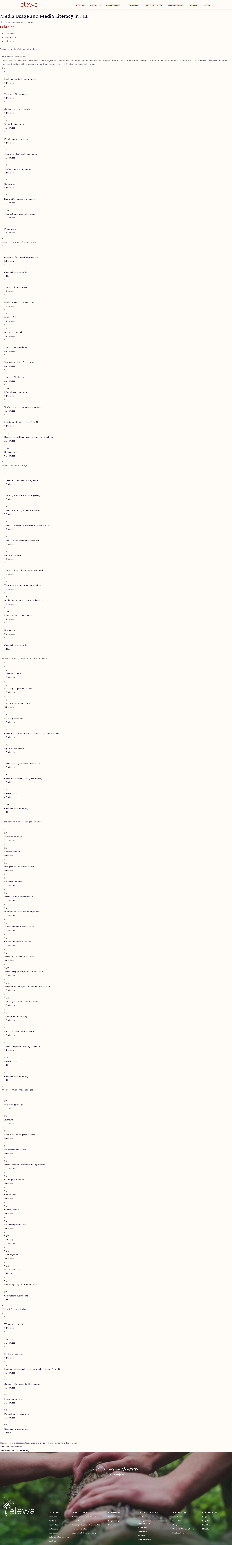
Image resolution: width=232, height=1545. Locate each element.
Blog (174, 1525)
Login (207, 5)
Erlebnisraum (114, 1517)
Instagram (53, 1529)
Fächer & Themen (79, 1521)
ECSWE (141, 1535)
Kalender (176, 1521)
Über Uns (80, 5)
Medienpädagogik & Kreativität (85, 1525)
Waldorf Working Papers (183, 1529)
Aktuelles (95, 5)
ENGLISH (206, 1529)
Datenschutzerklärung (59, 1537)
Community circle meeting (14, 1450)
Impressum (53, 1533)
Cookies (52, 1541)
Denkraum (113, 1525)
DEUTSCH (206, 1525)
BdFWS (141, 1517)
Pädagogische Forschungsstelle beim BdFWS (152, 1522)
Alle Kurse (177, 1517)
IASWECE (142, 1531)
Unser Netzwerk (153, 5)
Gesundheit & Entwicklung (83, 1533)
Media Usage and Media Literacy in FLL (44, 16)
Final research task (11, 1446)
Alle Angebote (175, 5)
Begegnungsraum (116, 1521)
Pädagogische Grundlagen (83, 1517)
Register (206, 1521)
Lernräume (132, 5)
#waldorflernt (144, 1539)
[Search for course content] (29, 22)
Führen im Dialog (79, 1529)
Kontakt (194, 5)
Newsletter (54, 1525)
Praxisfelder (113, 5)
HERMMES (142, 1527)
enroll (42, 1442)
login (33, 1442)
